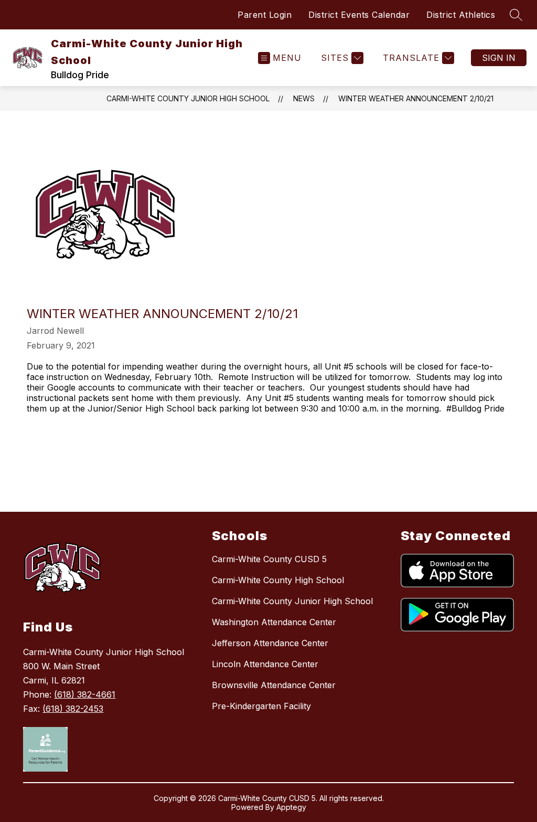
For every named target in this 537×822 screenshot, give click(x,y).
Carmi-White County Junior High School (188, 98)
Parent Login (265, 14)
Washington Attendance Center (274, 622)
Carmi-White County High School (278, 580)
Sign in (498, 57)
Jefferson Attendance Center (270, 643)
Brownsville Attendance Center (274, 685)
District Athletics (460, 14)
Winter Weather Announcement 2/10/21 (415, 98)
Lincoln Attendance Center (265, 664)
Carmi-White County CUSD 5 (269, 559)
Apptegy (291, 807)
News (304, 98)
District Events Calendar (359, 14)
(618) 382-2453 (72, 708)
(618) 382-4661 (84, 694)
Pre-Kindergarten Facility (261, 706)
